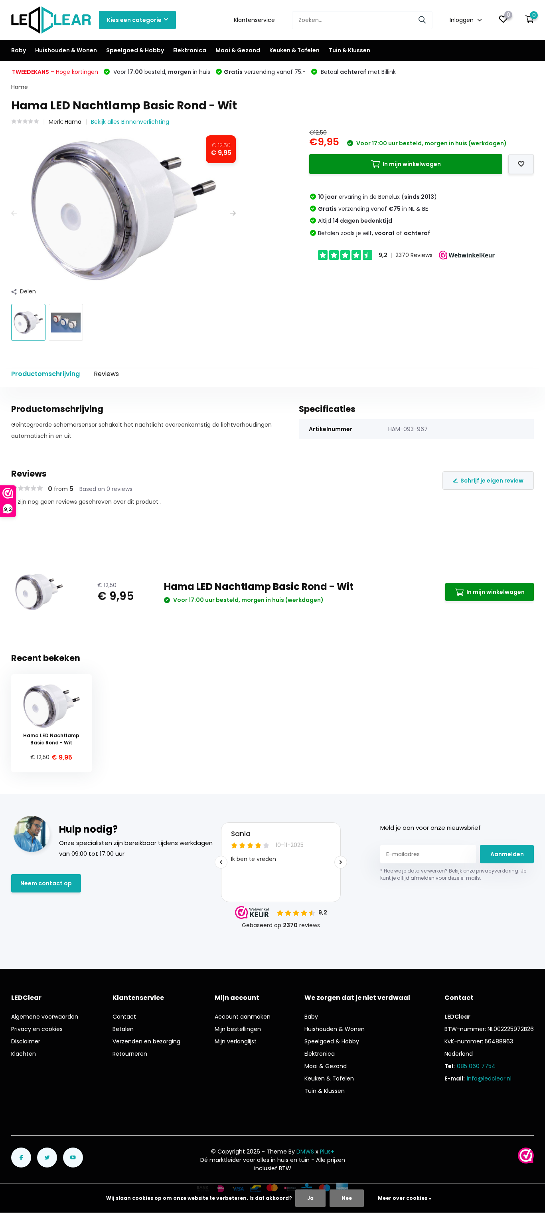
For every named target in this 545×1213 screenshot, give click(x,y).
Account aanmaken (243, 1017)
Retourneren (130, 1054)
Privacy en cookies (37, 1029)
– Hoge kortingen (55, 72)
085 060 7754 (476, 1066)
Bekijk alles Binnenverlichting (130, 122)
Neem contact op (46, 883)
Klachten (23, 1054)
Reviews (106, 373)
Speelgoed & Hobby (135, 50)
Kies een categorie (134, 20)
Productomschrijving (45, 373)
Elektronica (189, 50)
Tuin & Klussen (349, 50)
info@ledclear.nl (489, 1078)
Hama (73, 122)
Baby (18, 50)
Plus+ (327, 1152)
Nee (347, 1198)
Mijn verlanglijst (236, 1041)
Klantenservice (254, 20)
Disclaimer (25, 1041)
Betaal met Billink (357, 72)
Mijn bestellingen (238, 1029)
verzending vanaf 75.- (265, 72)
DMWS (305, 1152)
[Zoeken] (422, 20)
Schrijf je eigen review (491, 481)
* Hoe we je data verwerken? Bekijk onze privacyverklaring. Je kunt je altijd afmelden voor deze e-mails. (453, 874)
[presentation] (14, 213)
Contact (124, 1017)
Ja (310, 1198)
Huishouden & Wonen (66, 50)
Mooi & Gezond (237, 50)
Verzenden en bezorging (146, 1041)
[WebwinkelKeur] (526, 1156)
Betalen (123, 1029)
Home (19, 87)
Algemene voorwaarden (44, 1017)
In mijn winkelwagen (412, 164)
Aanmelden (507, 854)
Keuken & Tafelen (294, 50)
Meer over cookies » (404, 1198)
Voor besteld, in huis (161, 72)
